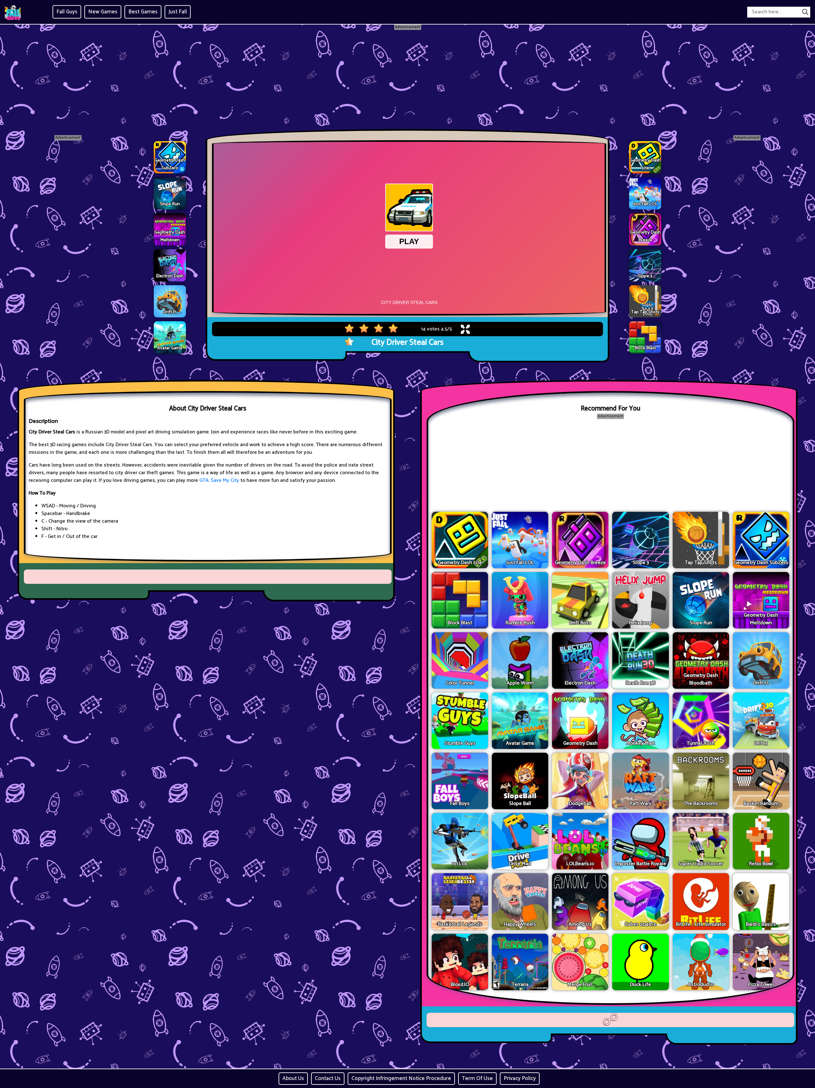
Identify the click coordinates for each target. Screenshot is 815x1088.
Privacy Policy (520, 1078)
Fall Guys (66, 11)
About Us (293, 1078)
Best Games (143, 11)
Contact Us (328, 1078)
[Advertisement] (407, 74)
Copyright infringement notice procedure (401, 1078)
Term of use (477, 1078)
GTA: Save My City (219, 480)
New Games (102, 11)
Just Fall (177, 11)
